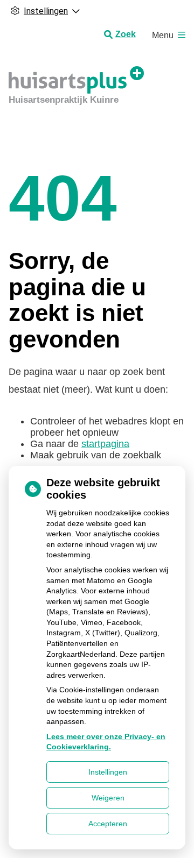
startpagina (105, 443)
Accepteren (107, 823)
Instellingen (107, 772)
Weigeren (108, 797)
